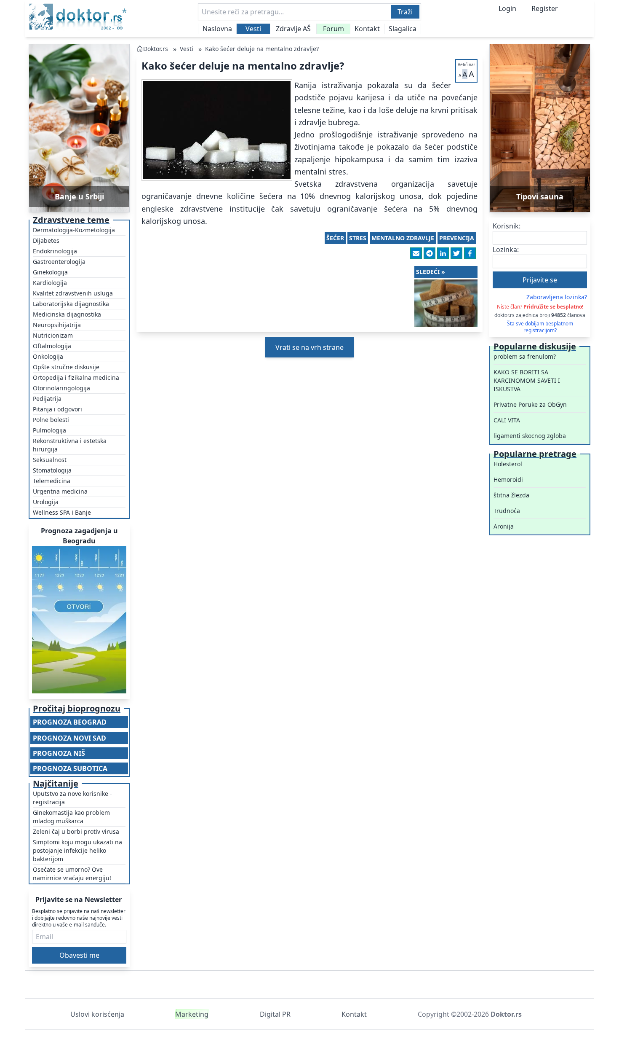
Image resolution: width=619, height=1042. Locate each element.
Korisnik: (506, 226)
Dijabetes (46, 240)
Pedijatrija (47, 399)
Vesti (253, 28)
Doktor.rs (155, 49)
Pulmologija (49, 430)
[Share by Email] (416, 253)
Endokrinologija (55, 251)
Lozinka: (506, 249)
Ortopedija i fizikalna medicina (76, 377)
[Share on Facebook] (470, 253)
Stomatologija (52, 470)
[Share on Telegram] (429, 253)
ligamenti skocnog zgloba (530, 436)
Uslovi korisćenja (97, 1014)
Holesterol (508, 464)
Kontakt (367, 28)
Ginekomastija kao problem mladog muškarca (71, 816)
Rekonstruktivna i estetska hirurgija (70, 445)
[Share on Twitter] (456, 253)
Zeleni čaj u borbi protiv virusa (76, 831)
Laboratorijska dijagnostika (71, 304)
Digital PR (275, 1014)
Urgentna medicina (60, 491)
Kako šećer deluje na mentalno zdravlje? (262, 49)
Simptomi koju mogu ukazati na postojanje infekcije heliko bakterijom (77, 850)
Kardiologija (50, 283)
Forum (333, 28)
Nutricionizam (53, 335)
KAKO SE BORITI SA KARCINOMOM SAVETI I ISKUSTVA (527, 380)
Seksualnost (50, 460)
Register (544, 8)
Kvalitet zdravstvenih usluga (73, 293)
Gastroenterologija (59, 262)
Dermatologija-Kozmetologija (74, 230)
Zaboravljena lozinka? (556, 297)
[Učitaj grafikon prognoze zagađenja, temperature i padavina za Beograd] (79, 619)
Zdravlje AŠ (293, 28)
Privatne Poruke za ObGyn (530, 404)
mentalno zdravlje (402, 238)
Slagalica (402, 28)
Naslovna (217, 28)
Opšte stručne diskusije (66, 367)
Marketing (191, 1014)
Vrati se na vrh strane (309, 347)
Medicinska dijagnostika (67, 314)
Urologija (46, 502)
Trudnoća (507, 511)
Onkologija (48, 356)
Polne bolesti (51, 420)
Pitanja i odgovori (57, 409)
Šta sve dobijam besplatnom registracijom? (540, 327)
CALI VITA (507, 420)
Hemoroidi (508, 479)
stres (357, 238)
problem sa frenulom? (525, 356)
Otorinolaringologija (61, 388)
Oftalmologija (52, 346)
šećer (335, 238)
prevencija (456, 238)
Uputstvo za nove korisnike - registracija (72, 798)
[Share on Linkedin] (443, 253)
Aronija (504, 526)
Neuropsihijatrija (57, 325)
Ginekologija (50, 272)
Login (507, 8)
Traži (405, 11)
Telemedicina (51, 481)
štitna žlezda (511, 495)
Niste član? (540, 306)
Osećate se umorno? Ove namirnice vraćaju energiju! (72, 873)
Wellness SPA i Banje (62, 512)
